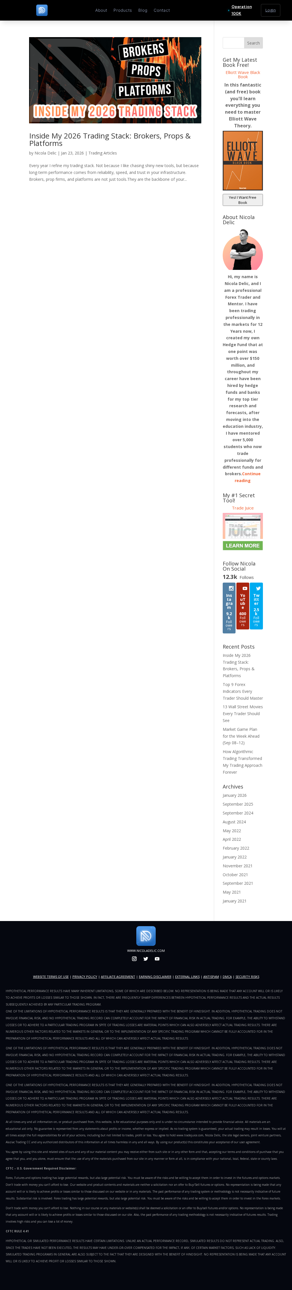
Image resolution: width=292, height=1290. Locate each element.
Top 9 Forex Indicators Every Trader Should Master (243, 691)
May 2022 (232, 830)
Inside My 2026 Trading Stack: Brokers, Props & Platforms (110, 139)
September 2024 (238, 813)
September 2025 (238, 804)
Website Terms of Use (51, 976)
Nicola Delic (45, 153)
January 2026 (235, 795)
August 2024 (234, 821)
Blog (142, 10)
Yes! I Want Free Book (242, 200)
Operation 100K (242, 10)
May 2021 (232, 892)
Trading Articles (102, 153)
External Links (187, 976)
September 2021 (238, 883)
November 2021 (238, 865)
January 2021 (235, 901)
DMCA (227, 976)
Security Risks (247, 976)
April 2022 (232, 839)
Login (270, 10)
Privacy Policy (84, 976)
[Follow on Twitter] (145, 958)
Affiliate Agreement (118, 976)
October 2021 (235, 874)
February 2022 (236, 848)
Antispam (211, 976)
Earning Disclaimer (155, 976)
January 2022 (235, 857)
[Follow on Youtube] (157, 958)
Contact (162, 10)
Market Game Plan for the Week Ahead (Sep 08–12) (241, 736)
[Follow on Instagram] (134, 958)
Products (122, 10)
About (101, 10)
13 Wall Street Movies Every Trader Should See (243, 713)
